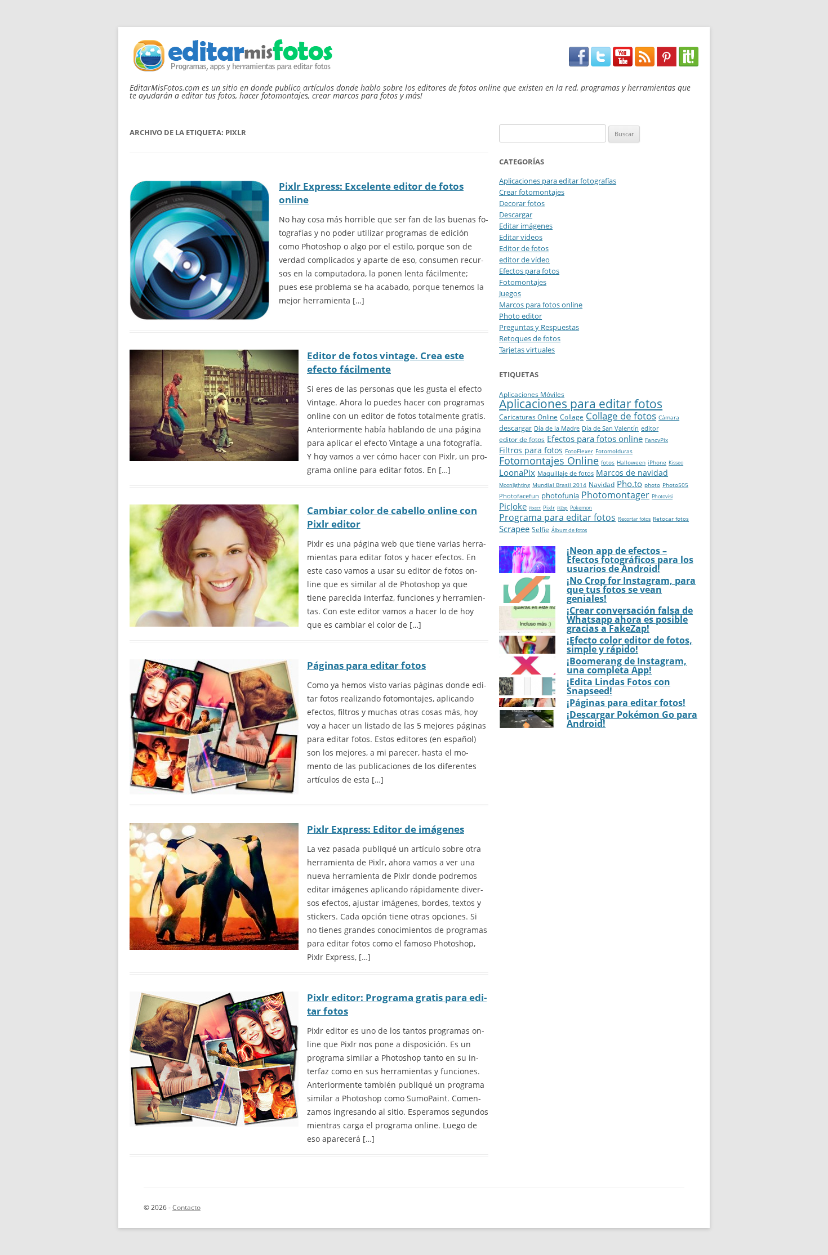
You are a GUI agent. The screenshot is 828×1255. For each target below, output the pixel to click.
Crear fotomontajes (531, 192)
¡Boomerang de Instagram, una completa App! (627, 665)
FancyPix (656, 440)
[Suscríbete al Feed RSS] (645, 63)
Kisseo (676, 462)
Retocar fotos (671, 518)
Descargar (515, 214)
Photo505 (675, 485)
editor (649, 428)
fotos (608, 462)
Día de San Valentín (610, 428)
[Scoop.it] (688, 63)
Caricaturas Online (528, 417)
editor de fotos (522, 439)
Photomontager (615, 495)
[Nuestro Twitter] (601, 63)
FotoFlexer (579, 451)
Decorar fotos (522, 203)
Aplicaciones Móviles (531, 394)
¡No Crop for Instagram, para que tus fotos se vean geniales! (631, 589)
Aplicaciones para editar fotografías (557, 181)
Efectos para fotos (529, 271)
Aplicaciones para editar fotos (580, 404)
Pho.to (629, 483)
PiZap (562, 508)
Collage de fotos (621, 415)
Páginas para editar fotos (366, 665)
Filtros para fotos (531, 450)
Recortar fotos (634, 519)
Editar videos (520, 237)
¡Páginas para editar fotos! (626, 702)
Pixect (535, 508)
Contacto (186, 1207)
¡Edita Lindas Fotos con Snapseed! (618, 686)
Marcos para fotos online (540, 305)
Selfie (540, 529)
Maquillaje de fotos (565, 473)
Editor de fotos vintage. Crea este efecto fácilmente (385, 362)
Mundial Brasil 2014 (559, 485)
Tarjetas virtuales (527, 350)
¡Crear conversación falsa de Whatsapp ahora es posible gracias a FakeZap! (630, 619)
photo (652, 485)
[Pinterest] (666, 63)
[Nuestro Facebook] (579, 63)
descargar (515, 428)
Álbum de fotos (569, 530)
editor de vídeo (524, 259)
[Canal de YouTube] (623, 63)
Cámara (668, 417)
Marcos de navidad (632, 472)
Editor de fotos (524, 248)
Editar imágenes (526, 226)
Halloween (631, 462)
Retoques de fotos (529, 338)
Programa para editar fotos (557, 517)
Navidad (602, 484)
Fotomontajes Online (549, 460)
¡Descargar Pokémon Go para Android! (632, 719)
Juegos (510, 293)
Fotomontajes (522, 282)
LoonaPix (517, 472)
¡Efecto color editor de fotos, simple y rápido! (629, 644)
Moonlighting (514, 485)
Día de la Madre (557, 428)
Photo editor (520, 316)
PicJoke (513, 506)
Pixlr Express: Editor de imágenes (385, 829)
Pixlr (549, 507)
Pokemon (581, 507)
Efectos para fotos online (595, 438)
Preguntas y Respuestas (539, 327)
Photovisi (662, 496)
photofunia (560, 495)
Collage (572, 417)
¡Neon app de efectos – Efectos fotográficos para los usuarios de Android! (630, 559)
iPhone (657, 462)
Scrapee (514, 528)
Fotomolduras (614, 451)
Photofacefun (519, 496)
